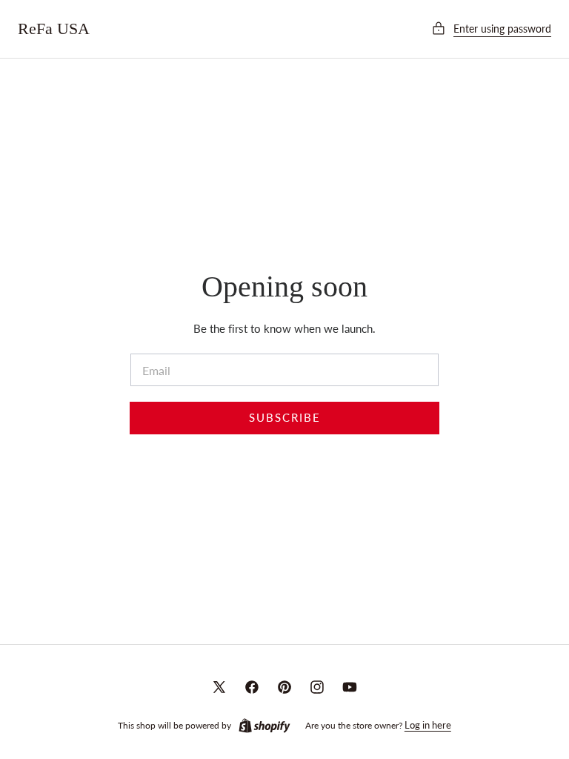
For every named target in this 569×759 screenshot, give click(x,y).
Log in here (428, 725)
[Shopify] (264, 725)
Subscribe (285, 417)
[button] (491, 29)
